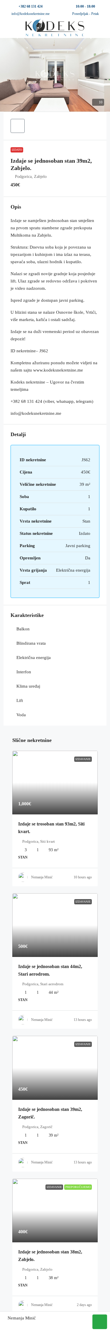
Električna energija (33, 657)
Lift (19, 700)
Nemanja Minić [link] (42, 877)
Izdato (17, 149)
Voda (21, 714)
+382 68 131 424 (30, 6)
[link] (55, 782)
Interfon (23, 672)
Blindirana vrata (31, 643)
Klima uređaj (28, 686)
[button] (55, 75)
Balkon (23, 629)
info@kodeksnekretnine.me (30, 14)
